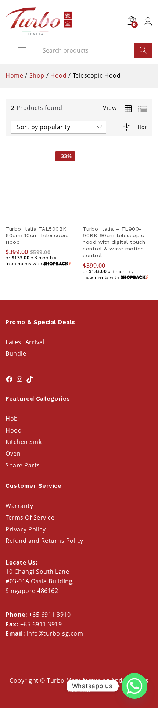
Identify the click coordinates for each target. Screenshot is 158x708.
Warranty (19, 506)
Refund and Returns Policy (44, 541)
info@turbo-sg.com (55, 633)
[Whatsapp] (134, 686)
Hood (14, 430)
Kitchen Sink (24, 442)
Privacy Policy (26, 529)
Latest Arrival (25, 342)
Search (143, 50)
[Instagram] (19, 379)
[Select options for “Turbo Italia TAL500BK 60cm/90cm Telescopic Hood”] (40, 216)
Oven (13, 453)
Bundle (16, 353)
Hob (12, 419)
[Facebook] (9, 379)
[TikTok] (29, 379)
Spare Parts (23, 465)
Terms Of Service (30, 517)
